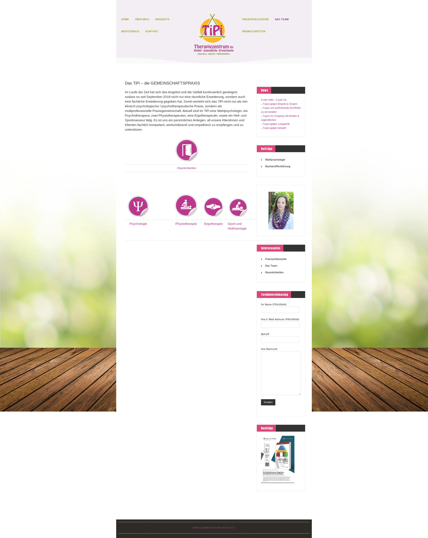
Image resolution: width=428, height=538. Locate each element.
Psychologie (138, 223)
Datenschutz (227, 527)
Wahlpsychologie (275, 159)
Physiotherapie (186, 223)
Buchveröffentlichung (277, 166)
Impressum (199, 527)
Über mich (142, 19)
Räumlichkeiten (253, 31)
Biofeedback (130, 31)
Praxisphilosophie (255, 19)
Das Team (282, 19)
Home (125, 19)
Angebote (162, 19)
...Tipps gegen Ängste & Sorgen (279, 103)
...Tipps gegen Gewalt (273, 127)
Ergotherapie (213, 223)
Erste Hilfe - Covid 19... (274, 99)
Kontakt (152, 31)
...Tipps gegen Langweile (275, 123)
